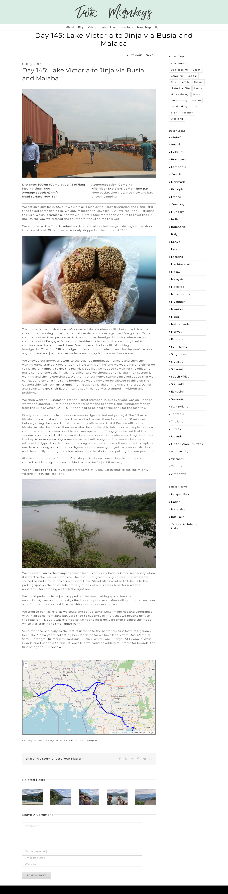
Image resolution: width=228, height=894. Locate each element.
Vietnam (177, 459)
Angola (176, 137)
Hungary (177, 211)
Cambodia (178, 167)
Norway (176, 331)
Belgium (177, 152)
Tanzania (177, 414)
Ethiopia (177, 189)
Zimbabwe (179, 474)
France (176, 197)
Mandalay (178, 509)
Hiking (198, 82)
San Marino (179, 346)
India (175, 219)
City (173, 82)
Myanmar (178, 301)
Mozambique (180, 294)
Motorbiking (179, 100)
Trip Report (90, 740)
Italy (174, 234)
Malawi (176, 271)
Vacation (187, 112)
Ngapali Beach (182, 494)
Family (185, 82)
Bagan (176, 501)
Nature (196, 100)
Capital (192, 75)
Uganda (177, 436)
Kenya (175, 241)
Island (197, 94)
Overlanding (179, 106)
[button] (156, 27)
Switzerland (180, 406)
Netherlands (180, 324)
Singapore (178, 354)
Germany (178, 204)
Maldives (177, 286)
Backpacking (179, 69)
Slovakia (177, 361)
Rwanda (177, 339)
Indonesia (178, 226)
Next (149, 55)
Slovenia (177, 369)
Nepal (175, 316)
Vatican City (180, 451)
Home (198, 88)
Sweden (177, 399)
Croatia (176, 174)
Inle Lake (178, 516)
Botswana (178, 159)
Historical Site (180, 88)
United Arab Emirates (187, 444)
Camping (177, 75)
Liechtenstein (181, 264)
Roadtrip (197, 106)
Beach (196, 69)
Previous (136, 55)
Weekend (177, 118)
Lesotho (177, 256)
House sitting (180, 94)
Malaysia (177, 279)
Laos (174, 249)
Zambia (176, 466)
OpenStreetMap (121, 732)
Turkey (176, 429)
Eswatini (177, 391)
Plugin (150, 732)
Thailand (177, 421)
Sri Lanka (178, 384)
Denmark (178, 182)
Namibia (177, 309)
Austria (176, 144)
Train (174, 112)
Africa (63, 740)
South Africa (75, 740)
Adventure (178, 63)
